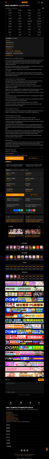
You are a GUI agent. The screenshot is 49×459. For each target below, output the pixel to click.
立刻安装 (8, 185)
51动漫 (29, 34)
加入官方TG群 (15, 194)
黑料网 (22, 454)
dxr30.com (9, 180)
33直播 (10, 21)
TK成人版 (39, 26)
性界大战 (19, 21)
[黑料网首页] (24, 2)
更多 (39, 226)
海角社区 (10, 26)
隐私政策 (22, 458)
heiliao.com (27, 174)
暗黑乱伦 (29, 23)
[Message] (34, 210)
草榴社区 (10, 32)
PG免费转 (19, 18)
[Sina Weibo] (32, 210)
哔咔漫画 (39, 32)
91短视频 (19, 26)
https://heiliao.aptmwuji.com (12, 420)
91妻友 (39, 29)
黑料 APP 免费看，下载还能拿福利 (13, 51)
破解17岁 (39, 23)
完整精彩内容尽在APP (14, 158)
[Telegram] (19, 210)
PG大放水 (39, 18)
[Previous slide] (7, 233)
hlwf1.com (8, 40)
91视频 (19, 34)
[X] (24, 210)
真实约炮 (19, 10)
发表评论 (41, 379)
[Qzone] (29, 210)
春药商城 (29, 10)
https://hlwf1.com (9, 413)
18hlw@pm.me (9, 55)
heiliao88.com (9, 48)
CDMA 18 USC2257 (28, 458)
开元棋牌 (10, 18)
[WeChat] (22, 210)
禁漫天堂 (29, 29)
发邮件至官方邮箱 (34, 194)
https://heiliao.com (10, 44)
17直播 (19, 15)
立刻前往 (27, 185)
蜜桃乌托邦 (39, 21)
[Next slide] (42, 233)
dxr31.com (27, 180)
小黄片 (29, 32)
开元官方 (39, 15)
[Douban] (27, 210)
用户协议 (18, 458)
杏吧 (10, 34)
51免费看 (19, 23)
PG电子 (9, 15)
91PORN (29, 26)
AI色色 (19, 32)
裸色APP (39, 34)
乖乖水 (39, 10)
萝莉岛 (19, 29)
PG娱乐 (29, 15)
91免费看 (10, 23)
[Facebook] (17, 210)
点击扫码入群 (28, 191)
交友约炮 (10, 10)
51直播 (29, 18)
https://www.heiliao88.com (11, 417)
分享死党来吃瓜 (34, 158)
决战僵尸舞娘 (29, 21)
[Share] (15, 210)
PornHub (10, 29)
